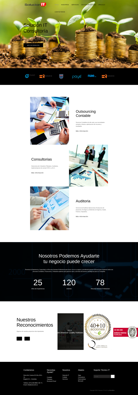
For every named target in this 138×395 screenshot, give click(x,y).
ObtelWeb (112, 390)
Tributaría (49, 379)
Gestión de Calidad (88, 4)
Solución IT (65, 375)
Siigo (79, 375)
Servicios (75, 4)
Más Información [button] (82, 131)
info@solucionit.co (32, 385)
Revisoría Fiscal (51, 381)
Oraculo (101, 4)
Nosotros (65, 4)
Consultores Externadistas (82, 378)
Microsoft (80, 381)
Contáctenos (60, 12)
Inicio (57, 4)
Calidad (64, 377)
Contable (49, 377)
